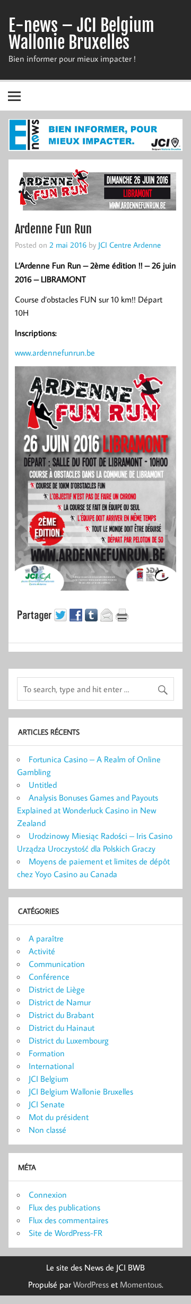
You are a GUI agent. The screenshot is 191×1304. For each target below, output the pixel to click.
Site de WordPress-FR (65, 1232)
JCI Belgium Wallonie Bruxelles (81, 1091)
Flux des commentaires (68, 1220)
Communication (57, 963)
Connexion (48, 1194)
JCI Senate (47, 1104)
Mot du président (59, 1117)
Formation (47, 1053)
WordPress (91, 1284)
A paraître (46, 938)
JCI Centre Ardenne (129, 244)
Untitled (43, 784)
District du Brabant (61, 1014)
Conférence (49, 976)
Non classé (47, 1129)
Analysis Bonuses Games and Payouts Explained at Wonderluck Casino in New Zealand (87, 810)
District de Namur (60, 1002)
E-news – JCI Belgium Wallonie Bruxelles (81, 34)
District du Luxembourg (69, 1040)
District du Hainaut (61, 1027)
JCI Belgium (48, 1078)
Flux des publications (64, 1207)
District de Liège (57, 989)
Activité (42, 951)
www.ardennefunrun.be (55, 352)
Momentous (141, 1284)
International (51, 1066)
